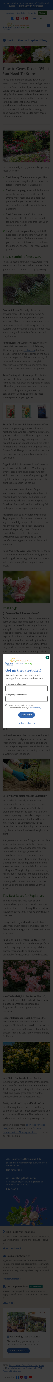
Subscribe (26, 714)
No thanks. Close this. (26, 723)
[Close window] (47, 657)
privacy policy (35, 708)
